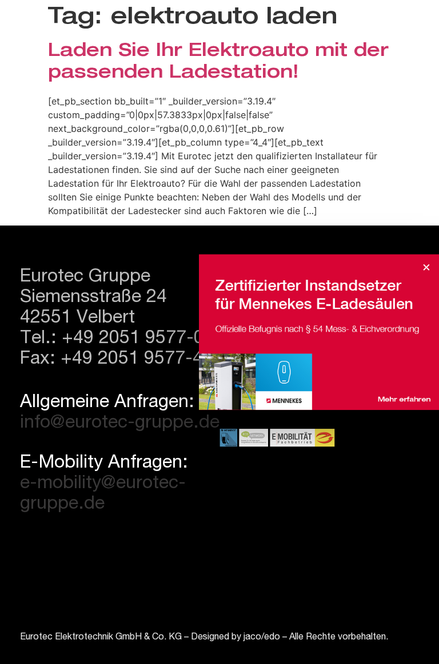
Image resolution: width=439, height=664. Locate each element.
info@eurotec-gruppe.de (120, 424)
